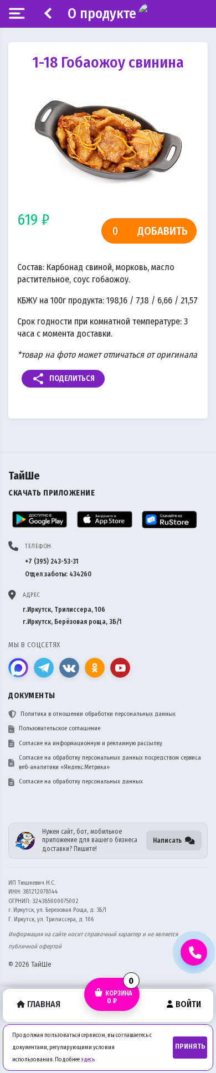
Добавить (162, 231)
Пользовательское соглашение (59, 728)
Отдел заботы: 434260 (58, 574)
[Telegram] (44, 668)
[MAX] (18, 668)
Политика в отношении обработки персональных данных (98, 714)
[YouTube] (120, 668)
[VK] (69, 668)
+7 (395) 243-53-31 (52, 561)
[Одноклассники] (95, 668)
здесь (88, 1059)
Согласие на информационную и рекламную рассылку (90, 743)
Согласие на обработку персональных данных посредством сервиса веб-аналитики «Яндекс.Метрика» (110, 762)
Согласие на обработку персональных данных (81, 781)
